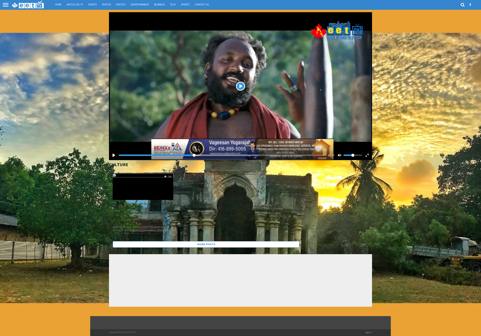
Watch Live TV (75, 5)
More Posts (206, 244)
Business (159, 5)
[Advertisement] (240, 280)
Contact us (202, 5)
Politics (121, 5)
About (368, 332)
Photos (106, 5)
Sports (185, 5)
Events (92, 5)
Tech (173, 5)
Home (58, 5)
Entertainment (140, 5)
